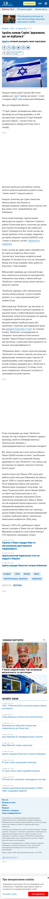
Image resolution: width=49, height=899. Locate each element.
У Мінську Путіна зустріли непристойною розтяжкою (24, 707)
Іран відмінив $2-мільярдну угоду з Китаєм (22, 736)
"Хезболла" (36, 578)
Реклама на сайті (8, 802)
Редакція (5, 808)
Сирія (16, 95)
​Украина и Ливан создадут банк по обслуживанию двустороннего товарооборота (18, 545)
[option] (24, 19)
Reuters (17, 585)
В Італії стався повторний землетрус (19, 762)
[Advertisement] (24, 159)
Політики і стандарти (10, 810)
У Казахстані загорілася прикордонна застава (24, 779)
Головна (5, 28)
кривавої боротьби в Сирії (18, 328)
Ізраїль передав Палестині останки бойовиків (24, 565)
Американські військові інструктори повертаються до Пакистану (19, 727)
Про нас (5, 800)
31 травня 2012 (21, 28)
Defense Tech (8, 9)
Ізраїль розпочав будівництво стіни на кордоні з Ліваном (21, 557)
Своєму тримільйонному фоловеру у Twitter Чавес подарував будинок (22, 789)
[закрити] (48, 878)
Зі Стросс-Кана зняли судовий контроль (21, 770)
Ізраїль (5, 41)
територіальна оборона (15, 578)
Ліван (36, 574)
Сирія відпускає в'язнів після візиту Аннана (22, 716)
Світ (12, 28)
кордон (7, 574)
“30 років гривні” (24, 9)
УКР (40, 3)
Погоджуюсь (38, 894)
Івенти (4, 805)
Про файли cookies (10, 894)
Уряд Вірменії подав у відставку (17, 745)
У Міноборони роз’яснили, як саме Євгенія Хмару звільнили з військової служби (31, 19)
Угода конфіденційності (11, 813)
